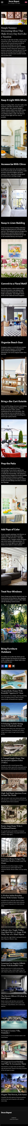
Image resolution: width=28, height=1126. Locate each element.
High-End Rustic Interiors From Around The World (13, 794)
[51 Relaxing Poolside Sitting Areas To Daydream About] (14, 712)
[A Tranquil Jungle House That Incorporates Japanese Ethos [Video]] (14, 746)
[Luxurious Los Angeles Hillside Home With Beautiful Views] (14, 951)
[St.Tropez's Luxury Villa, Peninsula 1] (14, 1019)
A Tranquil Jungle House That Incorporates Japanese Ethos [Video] (12, 760)
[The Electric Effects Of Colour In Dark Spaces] (14, 984)
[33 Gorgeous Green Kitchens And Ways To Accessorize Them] (14, 1050)
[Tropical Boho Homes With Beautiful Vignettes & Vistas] (14, 679)
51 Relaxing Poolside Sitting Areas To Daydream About (12, 725)
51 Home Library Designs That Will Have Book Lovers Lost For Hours (13, 861)
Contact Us (14, 1117)
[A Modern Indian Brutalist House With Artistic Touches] (14, 884)
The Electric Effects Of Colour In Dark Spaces (13, 997)
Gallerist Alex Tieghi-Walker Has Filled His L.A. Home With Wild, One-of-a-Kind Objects (13, 932)
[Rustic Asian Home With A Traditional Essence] (14, 814)
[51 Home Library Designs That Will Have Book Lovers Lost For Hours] (14, 847)
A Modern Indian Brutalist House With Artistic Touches (12, 896)
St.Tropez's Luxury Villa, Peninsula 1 (10, 1032)
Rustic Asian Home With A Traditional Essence (11, 827)
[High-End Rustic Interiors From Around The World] (14, 781)
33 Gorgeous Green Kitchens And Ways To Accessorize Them (13, 1063)
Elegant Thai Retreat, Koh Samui (14, 1094)
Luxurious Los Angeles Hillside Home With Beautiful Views (13, 964)
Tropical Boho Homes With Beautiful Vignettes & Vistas (12, 692)
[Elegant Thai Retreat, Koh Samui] (14, 1083)
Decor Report (14, 1)
